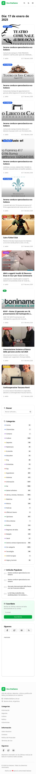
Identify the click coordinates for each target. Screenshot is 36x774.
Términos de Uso (7, 740)
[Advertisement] (18, 657)
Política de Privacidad (8, 737)
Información (5, 710)
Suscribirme (18, 617)
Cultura (4, 716)
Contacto (4, 734)
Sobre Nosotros (6, 731)
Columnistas (6, 722)
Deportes (4, 713)
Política (4, 719)
